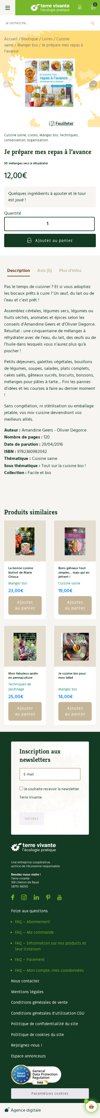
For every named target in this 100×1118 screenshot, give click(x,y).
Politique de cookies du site (37, 1034)
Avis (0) (44, 270)
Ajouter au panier (53, 240)
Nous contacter (25, 981)
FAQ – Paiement (30, 959)
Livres (47, 39)
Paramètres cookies (50, 1093)
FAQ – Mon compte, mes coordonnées (49, 970)
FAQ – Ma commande (34, 932)
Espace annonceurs (28, 1056)
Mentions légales (27, 992)
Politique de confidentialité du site (44, 1024)
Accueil (11, 39)
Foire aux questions (29, 911)
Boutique (29, 39)
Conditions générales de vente (39, 1002)
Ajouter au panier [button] (25, 605)
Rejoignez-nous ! (26, 1045)
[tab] (18, 270)
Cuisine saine (15, 135)
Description (18, 270)
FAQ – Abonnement (32, 921)
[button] (93, 85)
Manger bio (27, 45)
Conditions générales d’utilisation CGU (47, 1013)
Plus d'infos (70, 270)
